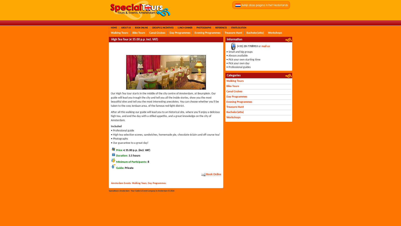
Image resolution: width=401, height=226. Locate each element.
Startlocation (238, 28)
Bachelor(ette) (255, 33)
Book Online (141, 28)
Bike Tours (138, 33)
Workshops (275, 33)
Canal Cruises (157, 33)
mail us (265, 46)
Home (114, 28)
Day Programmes (180, 33)
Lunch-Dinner (185, 28)
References (221, 28)
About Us (126, 28)
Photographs (204, 28)
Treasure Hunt (233, 33)
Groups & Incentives (163, 28)
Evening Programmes (208, 33)
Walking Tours (119, 33)
